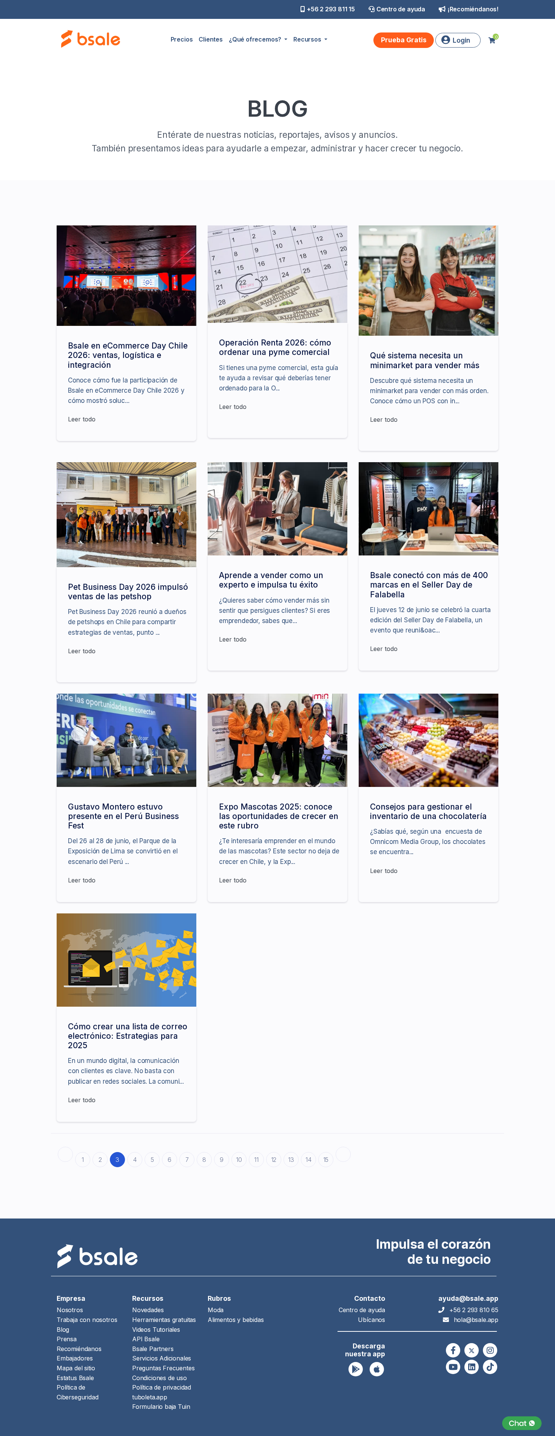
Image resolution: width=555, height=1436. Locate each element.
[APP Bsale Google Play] (355, 1369)
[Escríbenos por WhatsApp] (522, 1423)
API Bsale (145, 1339)
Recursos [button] (307, 39)
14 (308, 1159)
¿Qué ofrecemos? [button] (256, 39)
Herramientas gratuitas (164, 1319)
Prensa (67, 1339)
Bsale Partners (152, 1349)
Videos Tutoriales (156, 1329)
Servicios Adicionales (161, 1358)
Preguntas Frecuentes (163, 1368)
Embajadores (75, 1358)
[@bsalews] (453, 1350)
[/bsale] (453, 1367)
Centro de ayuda (400, 9)
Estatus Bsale (75, 1378)
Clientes (211, 39)
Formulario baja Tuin (161, 1406)
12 (274, 1159)
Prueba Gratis (404, 40)
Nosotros (70, 1310)
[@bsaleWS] (471, 1350)
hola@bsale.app (476, 1319)
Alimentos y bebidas (236, 1319)
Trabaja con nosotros (87, 1319)
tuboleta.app (149, 1397)
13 (291, 1159)
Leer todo (82, 419)
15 (326, 1159)
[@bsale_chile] (490, 1350)
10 (239, 1159)
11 (256, 1159)
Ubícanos (371, 1319)
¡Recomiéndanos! (472, 9)
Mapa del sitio (76, 1368)
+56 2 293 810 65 (473, 1310)
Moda (216, 1310)
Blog (63, 1329)
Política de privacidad (161, 1387)
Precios (182, 39)
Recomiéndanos (79, 1349)
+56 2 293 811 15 (331, 9)
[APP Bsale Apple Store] (377, 1369)
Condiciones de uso (159, 1378)
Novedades (147, 1310)
